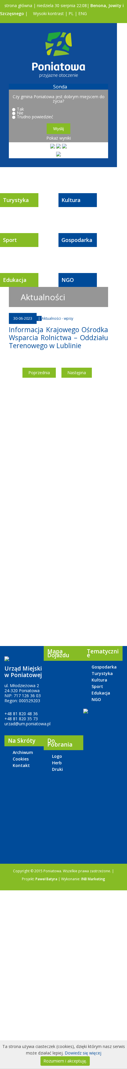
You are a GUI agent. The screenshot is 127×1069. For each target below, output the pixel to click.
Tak (20, 109)
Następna (76, 372)
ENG (82, 13)
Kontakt (21, 765)
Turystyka (16, 200)
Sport (10, 239)
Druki (57, 769)
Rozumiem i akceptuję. (65, 1061)
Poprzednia (39, 372)
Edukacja (15, 279)
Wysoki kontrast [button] (48, 13)
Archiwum (23, 752)
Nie (20, 113)
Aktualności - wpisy (57, 318)
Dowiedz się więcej (83, 1053)
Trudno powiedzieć (35, 117)
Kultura (71, 200)
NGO (67, 279)
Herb (57, 763)
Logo (57, 756)
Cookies (21, 759)
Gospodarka (76, 239)
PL (71, 13)
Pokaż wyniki (58, 138)
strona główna (17, 5)
